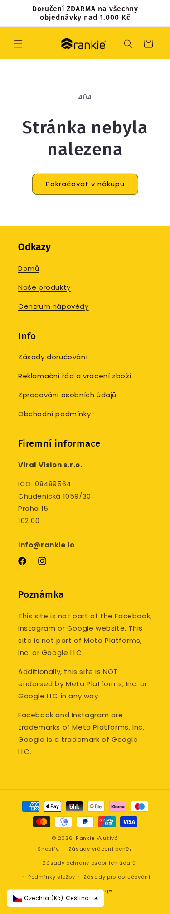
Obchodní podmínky (54, 414)
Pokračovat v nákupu (85, 183)
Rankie (85, 838)
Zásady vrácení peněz (100, 849)
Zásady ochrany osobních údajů (89, 863)
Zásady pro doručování (117, 877)
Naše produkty (44, 287)
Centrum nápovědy (53, 306)
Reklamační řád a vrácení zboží (74, 376)
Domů (28, 268)
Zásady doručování (52, 357)
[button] (18, 44)
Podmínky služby (51, 877)
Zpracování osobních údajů (67, 395)
